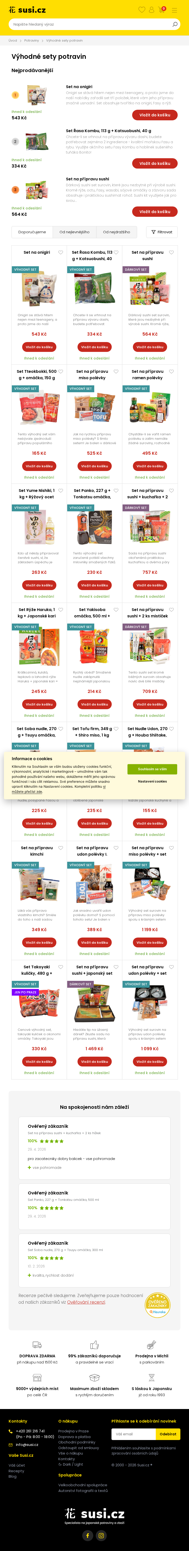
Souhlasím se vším (152, 769)
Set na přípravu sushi (87, 179)
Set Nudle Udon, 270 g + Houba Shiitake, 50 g (147, 735)
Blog (12, 1476)
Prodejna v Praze (73, 1431)
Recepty (16, 1470)
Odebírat (168, 1434)
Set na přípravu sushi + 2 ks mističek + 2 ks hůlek (147, 616)
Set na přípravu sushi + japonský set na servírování (92, 973)
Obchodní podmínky (76, 1442)
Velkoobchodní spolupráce (82, 1485)
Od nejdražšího (116, 232)
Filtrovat (165, 232)
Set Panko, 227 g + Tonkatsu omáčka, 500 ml (92, 497)
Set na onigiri (79, 87)
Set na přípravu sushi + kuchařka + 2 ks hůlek (147, 497)
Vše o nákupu (70, 1453)
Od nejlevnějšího (75, 232)
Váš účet (17, 1465)
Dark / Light (73, 1464)
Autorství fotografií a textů (83, 1490)
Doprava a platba (74, 1436)
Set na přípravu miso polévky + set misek (147, 854)
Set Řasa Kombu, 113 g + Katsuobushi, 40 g (108, 131)
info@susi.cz (27, 1444)
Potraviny (31, 40)
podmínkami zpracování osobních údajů (143, 1451)
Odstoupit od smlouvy (78, 1447)
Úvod (13, 40)
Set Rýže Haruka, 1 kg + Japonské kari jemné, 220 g (37, 616)
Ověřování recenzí (86, 1302)
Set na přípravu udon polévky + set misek (147, 973)
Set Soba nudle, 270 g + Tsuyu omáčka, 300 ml (37, 735)
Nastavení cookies (152, 781)
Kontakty (66, 1458)
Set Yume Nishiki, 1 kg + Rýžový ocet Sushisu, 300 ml (37, 497)
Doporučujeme (32, 232)
